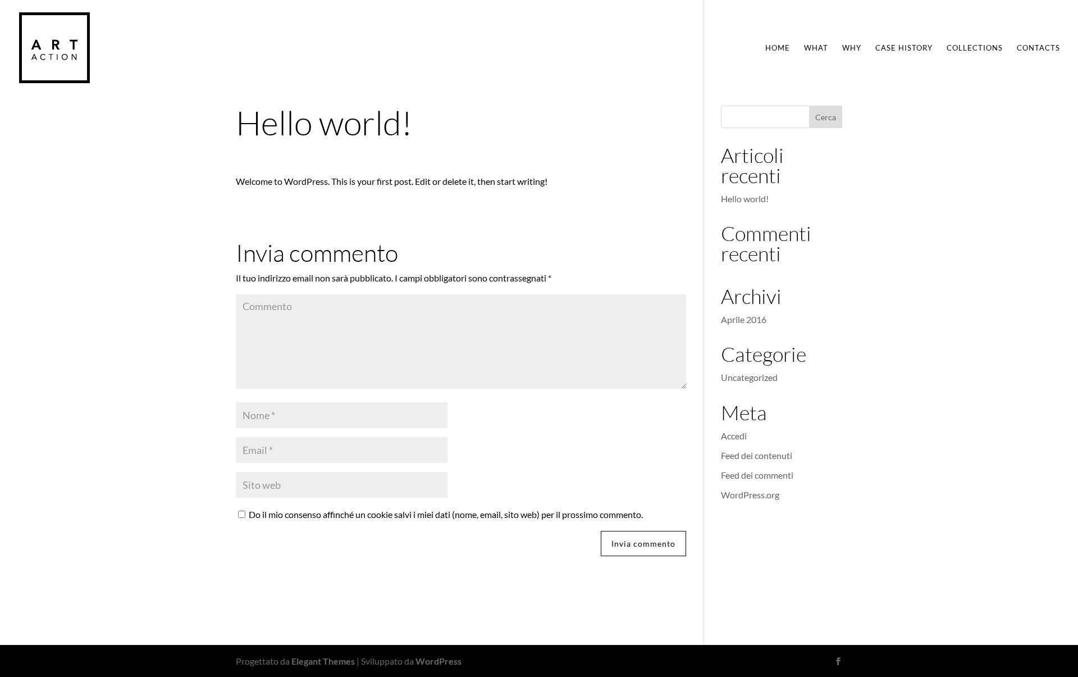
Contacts (1038, 48)
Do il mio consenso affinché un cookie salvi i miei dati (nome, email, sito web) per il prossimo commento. (446, 514)
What (816, 48)
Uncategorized (749, 377)
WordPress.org (750, 494)
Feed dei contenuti (756, 455)
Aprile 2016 (743, 319)
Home (777, 48)
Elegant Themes (323, 661)
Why (851, 48)
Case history (904, 48)
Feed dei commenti (757, 475)
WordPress (438, 661)
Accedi (734, 435)
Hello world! (745, 198)
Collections (975, 48)
